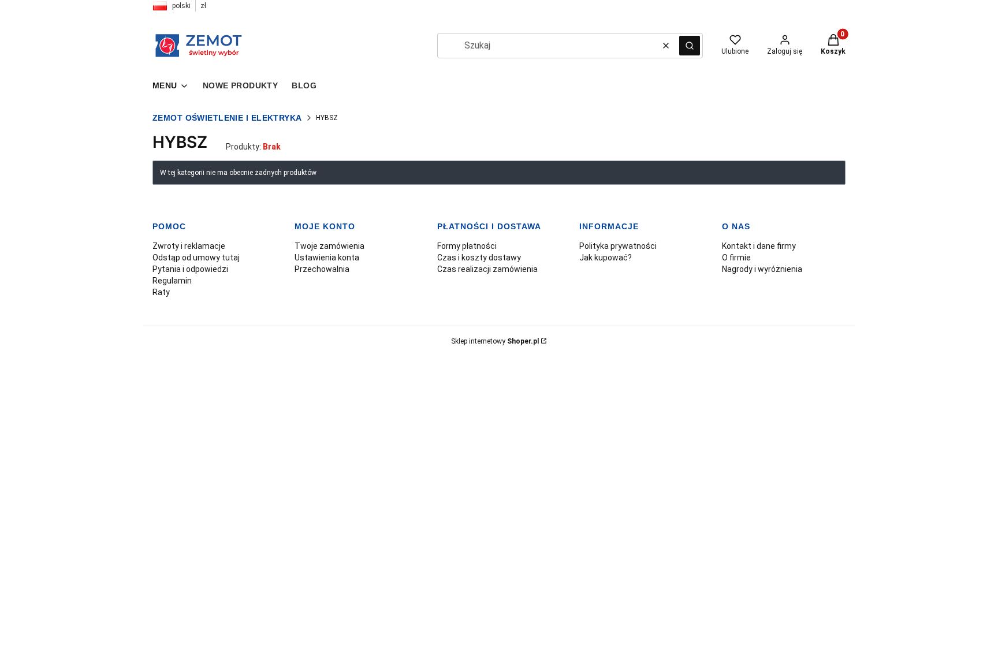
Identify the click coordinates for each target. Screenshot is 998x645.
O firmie (736, 257)
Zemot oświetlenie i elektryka (227, 117)
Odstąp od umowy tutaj (196, 257)
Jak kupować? (605, 257)
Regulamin (172, 280)
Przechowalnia (322, 269)
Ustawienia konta (327, 257)
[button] (689, 45)
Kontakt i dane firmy (759, 246)
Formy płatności (467, 246)
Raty (161, 292)
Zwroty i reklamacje (188, 246)
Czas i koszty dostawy (479, 257)
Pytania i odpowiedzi (190, 269)
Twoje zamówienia (329, 246)
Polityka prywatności (618, 246)
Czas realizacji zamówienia (487, 269)
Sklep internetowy (495, 341)
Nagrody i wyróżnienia (762, 269)
